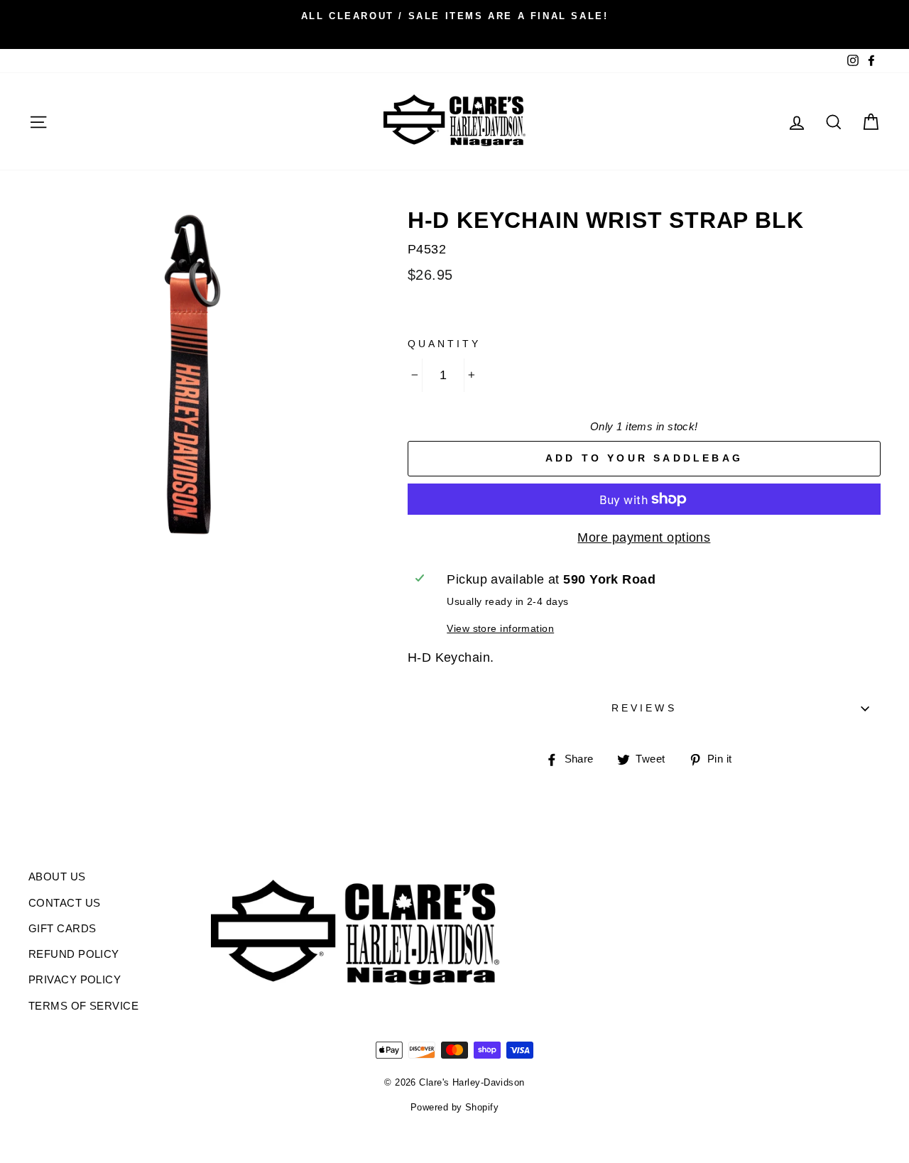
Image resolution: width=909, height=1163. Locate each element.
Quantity (444, 344)
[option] (454, 15)
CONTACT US (64, 903)
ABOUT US (57, 876)
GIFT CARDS (62, 928)
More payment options (643, 537)
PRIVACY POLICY (74, 979)
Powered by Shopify (454, 1108)
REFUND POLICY (73, 954)
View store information (500, 628)
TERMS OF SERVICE (83, 1006)
